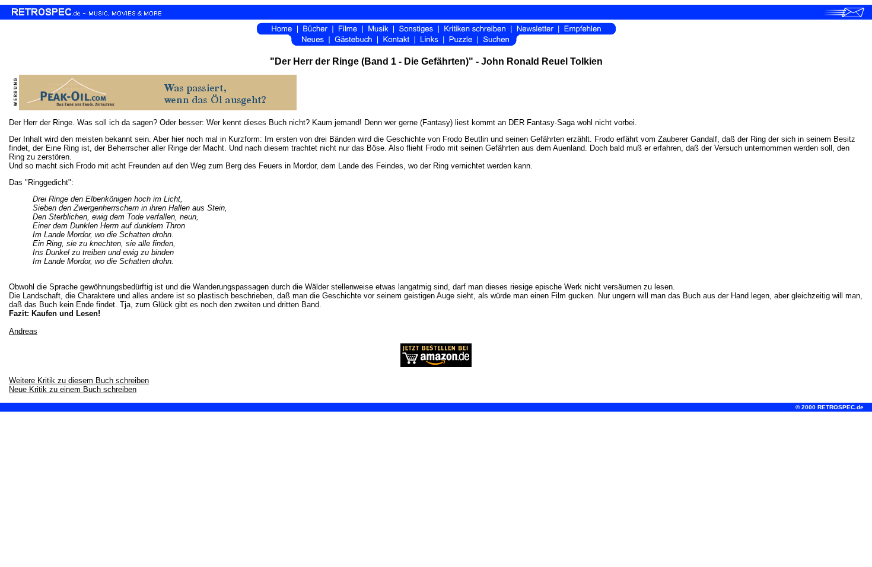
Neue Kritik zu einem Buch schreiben (72, 389)
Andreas (23, 331)
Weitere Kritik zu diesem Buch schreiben (79, 380)
